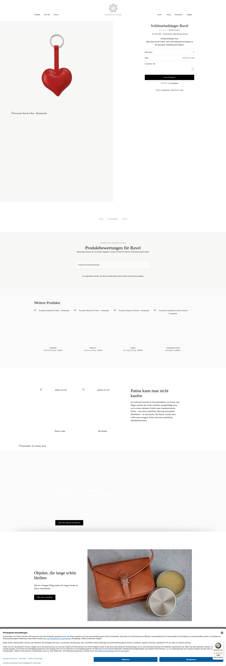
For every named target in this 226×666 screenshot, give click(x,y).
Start (101, 219)
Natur (50, 353)
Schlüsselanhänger (172, 34)
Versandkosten (174, 83)
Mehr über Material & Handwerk (69, 523)
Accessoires (113, 219)
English (189, 15)
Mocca (55, 353)
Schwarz (53, 353)
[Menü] (222, 642)
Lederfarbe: (150, 64)
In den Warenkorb (169, 77)
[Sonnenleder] (113, 8)
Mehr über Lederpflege (44, 597)
